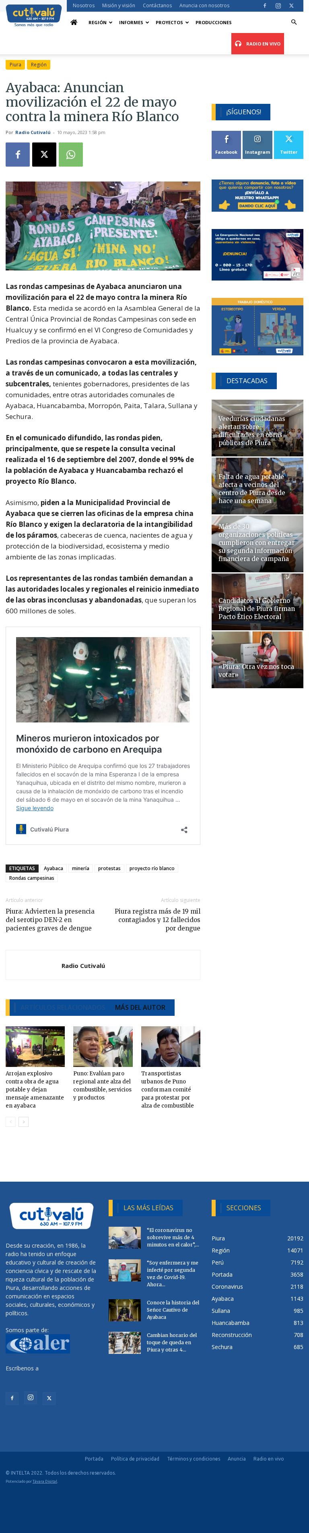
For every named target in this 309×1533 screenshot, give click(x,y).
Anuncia (237, 1458)
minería (80, 868)
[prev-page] (11, 1122)
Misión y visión (118, 5)
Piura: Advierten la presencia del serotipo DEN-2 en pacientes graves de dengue (50, 920)
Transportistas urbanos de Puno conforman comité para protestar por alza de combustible (167, 1089)
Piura (15, 64)
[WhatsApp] (71, 154)
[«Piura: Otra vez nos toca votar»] (257, 659)
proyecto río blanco (152, 868)
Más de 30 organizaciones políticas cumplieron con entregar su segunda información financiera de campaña (256, 543)
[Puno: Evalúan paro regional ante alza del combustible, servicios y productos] (102, 1046)
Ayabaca (53, 868)
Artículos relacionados (63, 1007)
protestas (109, 868)
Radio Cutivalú (33, 132)
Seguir (257, 134)
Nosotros (84, 5)
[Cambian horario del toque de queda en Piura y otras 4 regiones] (125, 1343)
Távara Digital (45, 1481)
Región (98, 22)
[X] (291, 5)
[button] (293, 22)
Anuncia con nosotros (204, 5)
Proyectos (169, 22)
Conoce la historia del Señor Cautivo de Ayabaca (173, 1310)
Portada (94, 1458)
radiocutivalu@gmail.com (38, 1376)
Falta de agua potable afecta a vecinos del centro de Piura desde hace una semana (251, 489)
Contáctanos (157, 5)
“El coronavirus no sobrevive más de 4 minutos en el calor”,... (173, 1237)
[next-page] (24, 1122)
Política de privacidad (135, 1458)
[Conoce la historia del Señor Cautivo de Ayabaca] (125, 1310)
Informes (131, 22)
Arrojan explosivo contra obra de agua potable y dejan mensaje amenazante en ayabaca (35, 1089)
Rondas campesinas (31, 878)
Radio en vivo (268, 1458)
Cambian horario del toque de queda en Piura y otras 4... (172, 1342)
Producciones (214, 22)
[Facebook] (265, 5)
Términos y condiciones (193, 1458)
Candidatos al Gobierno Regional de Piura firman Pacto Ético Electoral (256, 609)
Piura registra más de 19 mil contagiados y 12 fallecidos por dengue (157, 920)
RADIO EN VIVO (262, 44)
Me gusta (226, 134)
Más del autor (140, 1007)
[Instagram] (278, 5)
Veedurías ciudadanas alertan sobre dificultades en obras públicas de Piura (251, 431)
